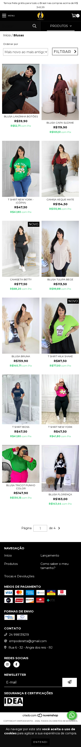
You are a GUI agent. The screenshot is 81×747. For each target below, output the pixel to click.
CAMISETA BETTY (21, 279)
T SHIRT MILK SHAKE (60, 356)
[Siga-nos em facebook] (16, 664)
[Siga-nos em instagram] (7, 664)
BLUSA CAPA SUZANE (60, 122)
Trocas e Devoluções (19, 576)
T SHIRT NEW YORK (60, 426)
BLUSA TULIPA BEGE (60, 279)
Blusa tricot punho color (20, 487)
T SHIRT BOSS (20, 426)
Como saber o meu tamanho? (54, 566)
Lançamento (49, 555)
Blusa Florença (60, 494)
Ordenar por (10, 43)
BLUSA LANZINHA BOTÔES (21, 116)
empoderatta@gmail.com (28, 641)
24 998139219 (19, 635)
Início (7, 35)
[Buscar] (34, 26)
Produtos (11, 564)
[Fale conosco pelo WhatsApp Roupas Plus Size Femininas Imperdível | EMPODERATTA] (72, 715)
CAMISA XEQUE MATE (60, 199)
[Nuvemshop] (40, 716)
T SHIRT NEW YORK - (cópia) (21, 201)
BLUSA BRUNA (21, 356)
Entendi (40, 741)
